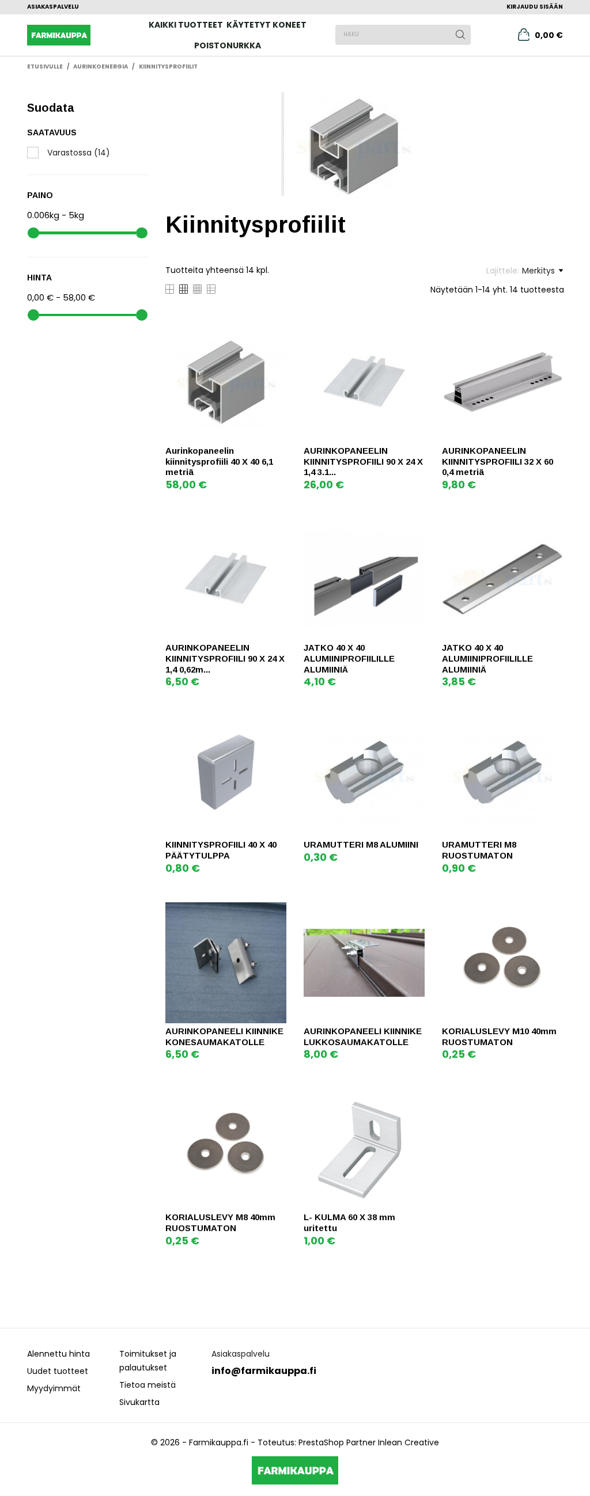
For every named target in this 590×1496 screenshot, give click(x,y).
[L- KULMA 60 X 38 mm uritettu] (414, 1098)
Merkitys (538, 270)
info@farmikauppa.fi (263, 1370)
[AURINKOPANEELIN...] (414, 332)
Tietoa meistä (147, 1385)
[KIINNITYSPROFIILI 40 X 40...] (276, 726)
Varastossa (78, 152)
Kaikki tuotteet (186, 25)
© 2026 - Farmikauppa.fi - (204, 1442)
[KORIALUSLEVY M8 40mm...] (276, 1098)
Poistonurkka (227, 45)
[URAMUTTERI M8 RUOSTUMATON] (553, 726)
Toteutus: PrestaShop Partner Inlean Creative (348, 1442)
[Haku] (460, 34)
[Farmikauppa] (69, 35)
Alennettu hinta (58, 1354)
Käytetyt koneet (266, 25)
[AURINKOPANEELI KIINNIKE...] (276, 912)
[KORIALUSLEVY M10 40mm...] (553, 912)
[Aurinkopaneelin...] (276, 332)
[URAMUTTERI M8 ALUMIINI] (414, 726)
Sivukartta (139, 1402)
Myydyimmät (54, 1388)
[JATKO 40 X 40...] (414, 529)
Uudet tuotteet (57, 1371)
